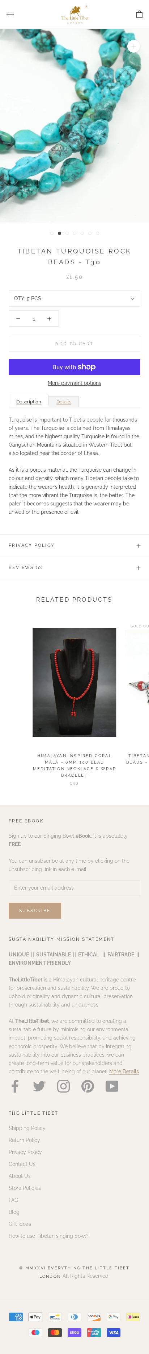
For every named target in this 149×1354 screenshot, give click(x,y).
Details (63, 401)
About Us (20, 1176)
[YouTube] (112, 1086)
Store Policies (25, 1188)
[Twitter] (39, 1086)
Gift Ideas (20, 1224)
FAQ (13, 1200)
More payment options (74, 383)
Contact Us (22, 1164)
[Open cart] (139, 14)
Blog (14, 1212)
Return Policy (24, 1140)
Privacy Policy (32, 545)
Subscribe (35, 910)
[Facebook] (15, 1086)
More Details (124, 1071)
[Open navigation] (10, 14)
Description (28, 401)
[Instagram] (63, 1086)
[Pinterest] (87, 1086)
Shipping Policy (27, 1128)
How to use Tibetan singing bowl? (49, 1236)
